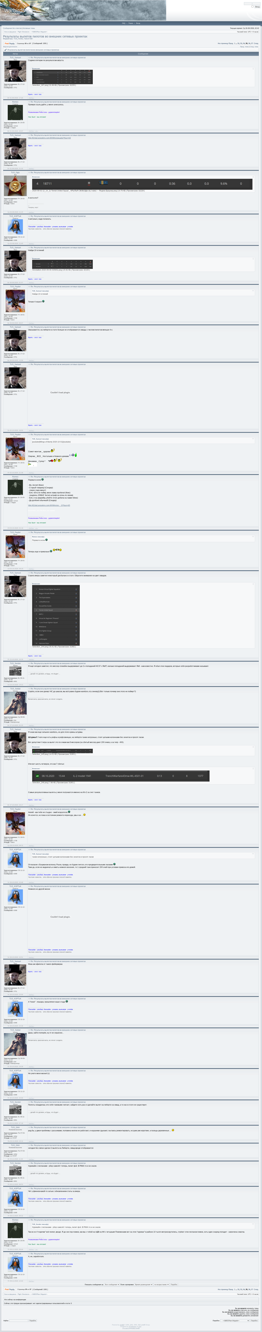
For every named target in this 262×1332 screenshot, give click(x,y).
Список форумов (10, 32)
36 (249, 43)
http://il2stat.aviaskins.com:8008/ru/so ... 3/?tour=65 (49, 505)
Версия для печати (10, 46)
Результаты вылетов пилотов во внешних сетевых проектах (45, 36)
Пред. (231, 43)
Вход (138, 23)
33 (241, 43)
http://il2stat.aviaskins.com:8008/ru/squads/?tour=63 (49, 138)
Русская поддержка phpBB (131, 1328)
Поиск (130, 23)
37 (252, 43)
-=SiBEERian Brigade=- (39, 32)
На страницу (223, 43)
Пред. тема (244, 46)
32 (238, 43)
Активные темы (29, 28)
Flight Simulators (23, 32)
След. (256, 43)
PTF (140, 1326)
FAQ (123, 23)
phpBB (122, 1325)
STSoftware (132, 1326)
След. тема (254, 46)
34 (244, 43)
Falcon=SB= (28, 39)
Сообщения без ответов (12, 28)
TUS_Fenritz (18, 39)
